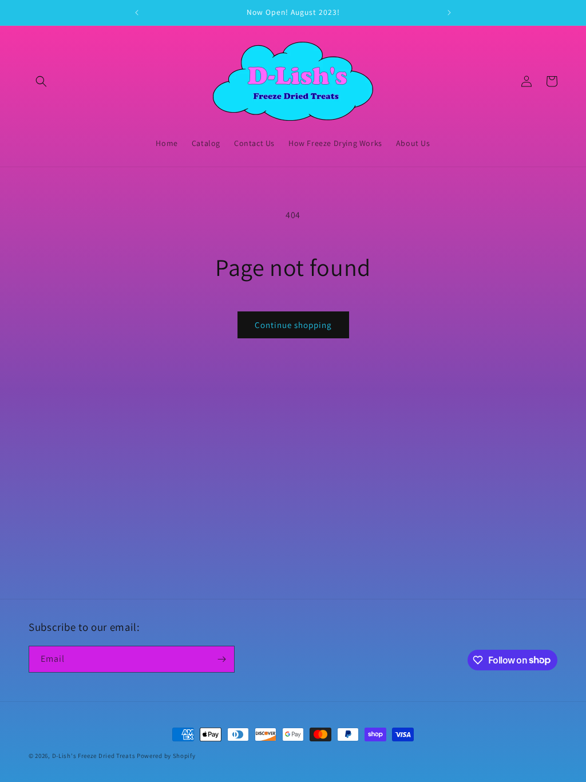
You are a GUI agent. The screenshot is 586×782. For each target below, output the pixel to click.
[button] (41, 81)
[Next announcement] (449, 12)
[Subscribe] (221, 659)
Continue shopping (293, 324)
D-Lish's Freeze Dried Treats (94, 756)
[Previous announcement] (136, 12)
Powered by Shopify (166, 756)
